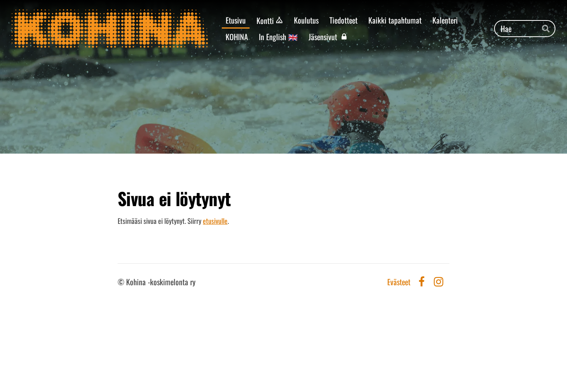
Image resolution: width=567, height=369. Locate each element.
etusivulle (215, 221)
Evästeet (398, 282)
